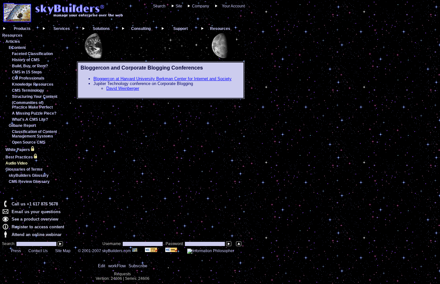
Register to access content (38, 226)
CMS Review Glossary (29, 181)
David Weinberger (122, 88)
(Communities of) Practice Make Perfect (32, 104)
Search (159, 6)
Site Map (63, 251)
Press (16, 251)
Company (200, 6)
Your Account (233, 6)
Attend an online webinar (37, 234)
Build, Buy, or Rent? (30, 66)
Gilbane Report (22, 125)
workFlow (117, 265)
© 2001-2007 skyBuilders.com (105, 251)
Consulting (141, 28)
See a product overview (35, 219)
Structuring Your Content (34, 96)
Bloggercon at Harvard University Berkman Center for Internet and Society (162, 78)
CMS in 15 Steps (27, 72)
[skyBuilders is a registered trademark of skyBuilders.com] (79, 16)
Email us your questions (36, 211)
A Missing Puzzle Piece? (34, 113)
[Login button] (229, 243)
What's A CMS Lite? (30, 119)
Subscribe (138, 265)
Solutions (101, 28)
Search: (8, 243)
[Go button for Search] (60, 243)
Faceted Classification (32, 54)
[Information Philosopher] (210, 251)
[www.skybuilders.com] (17, 20)
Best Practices (19, 157)
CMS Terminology (28, 90)
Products (22, 28)
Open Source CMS (28, 142)
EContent (17, 47)
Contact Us (38, 251)
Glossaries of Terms (24, 169)
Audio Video (16, 163)
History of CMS (26, 60)
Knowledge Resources (32, 84)
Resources (220, 28)
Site (179, 6)
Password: (175, 243)
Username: (112, 243)
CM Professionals (28, 78)
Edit (101, 265)
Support (180, 28)
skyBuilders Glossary (29, 175)
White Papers (18, 149)
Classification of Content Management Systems (34, 133)
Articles (12, 41)
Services (61, 28)
